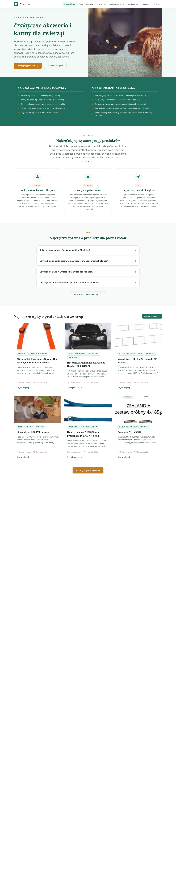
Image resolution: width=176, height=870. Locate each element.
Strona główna (69, 4)
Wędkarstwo (132, 4)
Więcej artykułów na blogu (86, 294)
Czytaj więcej (22, 388)
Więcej (146, 4)
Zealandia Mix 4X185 (129, 432)
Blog (81, 4)
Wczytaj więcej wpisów (86, 470)
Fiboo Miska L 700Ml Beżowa (32, 432)
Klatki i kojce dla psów (130, 354)
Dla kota (101, 4)
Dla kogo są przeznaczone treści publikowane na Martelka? (70, 282)
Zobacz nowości (150, 316)
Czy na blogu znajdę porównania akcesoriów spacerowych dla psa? (74, 261)
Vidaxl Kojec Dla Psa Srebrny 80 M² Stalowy (137, 360)
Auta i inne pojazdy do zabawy (83, 354)
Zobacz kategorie (55, 66)
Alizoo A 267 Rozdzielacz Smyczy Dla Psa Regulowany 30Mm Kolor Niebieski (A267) (36, 362)
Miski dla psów (25, 427)
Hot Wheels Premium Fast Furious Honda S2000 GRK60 (86, 364)
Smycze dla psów (38, 354)
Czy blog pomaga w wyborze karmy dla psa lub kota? (66, 271)
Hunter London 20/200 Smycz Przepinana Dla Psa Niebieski (83, 434)
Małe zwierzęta (116, 4)
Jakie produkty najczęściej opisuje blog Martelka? (65, 250)
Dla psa (89, 4)
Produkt (22, 354)
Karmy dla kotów (128, 427)
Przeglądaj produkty (26, 66)
